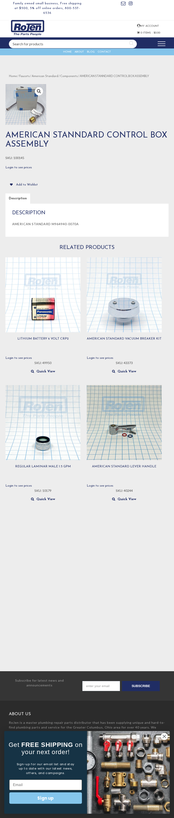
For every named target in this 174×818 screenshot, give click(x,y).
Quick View (45, 371)
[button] (39, 91)
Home (67, 52)
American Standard (45, 76)
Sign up (45, 798)
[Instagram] (131, 4)
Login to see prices (18, 167)
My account (138, 25)
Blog (91, 52)
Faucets (24, 76)
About (79, 52)
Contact (104, 52)
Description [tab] (18, 198)
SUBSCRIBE (141, 686)
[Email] (123, 4)
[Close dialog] (164, 736)
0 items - (146, 32)
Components (69, 76)
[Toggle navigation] (161, 43)
